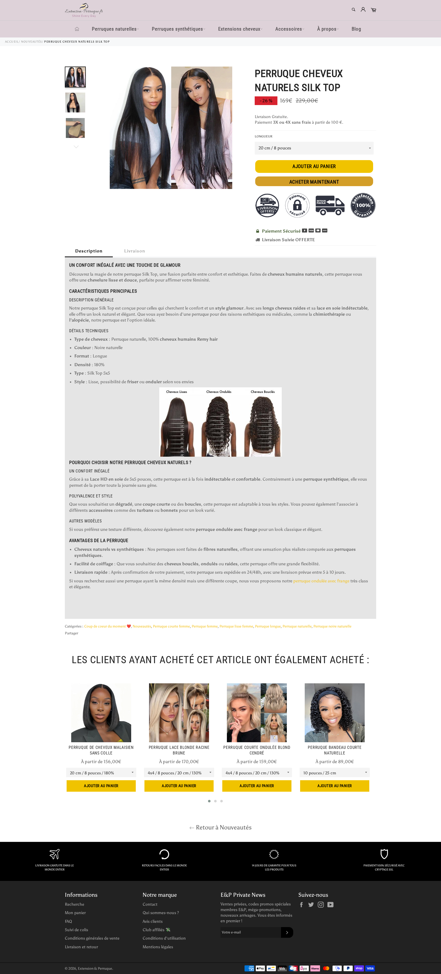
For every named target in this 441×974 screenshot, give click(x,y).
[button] (209, 801)
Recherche (74, 904)
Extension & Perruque (95, 968)
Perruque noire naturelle (332, 626)
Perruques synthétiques (177, 29)
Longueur (263, 136)
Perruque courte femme (171, 626)
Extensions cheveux (239, 29)
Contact (150, 904)
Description (89, 250)
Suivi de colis (76, 929)
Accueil (12, 41)
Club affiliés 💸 (156, 929)
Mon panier (75, 912)
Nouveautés (31, 41)
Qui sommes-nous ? (161, 912)
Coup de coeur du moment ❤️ (107, 626)
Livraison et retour (81, 946)
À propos (327, 29)
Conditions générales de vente (92, 938)
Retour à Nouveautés (223, 827)
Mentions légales (158, 946)
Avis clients (153, 921)
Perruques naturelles (114, 29)
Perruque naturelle (297, 626)
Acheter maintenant (314, 182)
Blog (356, 29)
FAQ (68, 921)
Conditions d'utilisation (164, 938)
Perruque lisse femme (236, 626)
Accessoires (288, 29)
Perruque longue (268, 626)
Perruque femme (205, 626)
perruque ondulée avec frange (321, 580)
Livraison (134, 250)
